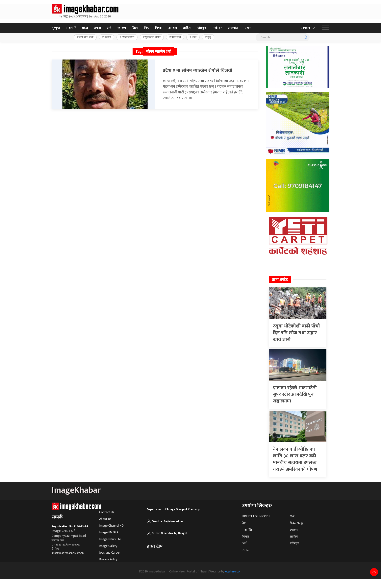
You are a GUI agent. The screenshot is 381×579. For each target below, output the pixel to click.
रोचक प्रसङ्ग (296, 523)
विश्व (146, 28)
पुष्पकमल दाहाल (153, 37)
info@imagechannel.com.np (68, 553)
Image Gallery (108, 546)
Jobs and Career (109, 552)
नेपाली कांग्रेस (128, 37)
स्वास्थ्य (121, 28)
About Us (105, 519)
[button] (325, 28)
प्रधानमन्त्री (176, 37)
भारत (194, 37)
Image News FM (110, 539)
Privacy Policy (108, 559)
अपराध (172, 28)
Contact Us (106, 512)
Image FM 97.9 (108, 532)
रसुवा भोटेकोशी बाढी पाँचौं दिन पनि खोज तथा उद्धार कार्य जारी (296, 332)
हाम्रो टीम (155, 546)
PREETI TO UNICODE (256, 516)
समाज (97, 28)
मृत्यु (209, 37)
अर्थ (109, 28)
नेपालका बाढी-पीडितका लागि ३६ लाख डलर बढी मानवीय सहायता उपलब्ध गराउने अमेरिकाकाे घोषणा (296, 459)
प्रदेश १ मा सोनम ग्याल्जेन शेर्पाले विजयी (197, 71)
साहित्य (187, 28)
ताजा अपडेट (280, 280)
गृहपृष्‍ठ (56, 28)
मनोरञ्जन (217, 28)
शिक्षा (135, 28)
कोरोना (108, 37)
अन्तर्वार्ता (233, 28)
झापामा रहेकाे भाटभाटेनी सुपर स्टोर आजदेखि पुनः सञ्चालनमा (295, 394)
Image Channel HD (111, 525)
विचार (159, 28)
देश (244, 523)
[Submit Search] (306, 37)
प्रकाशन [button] (305, 28)
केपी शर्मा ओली (86, 37)
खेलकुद (202, 28)
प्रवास (248, 28)
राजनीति (71, 28)
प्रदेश (85, 28)
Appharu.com (233, 571)
